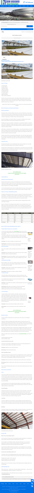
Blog (32, 31)
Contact (24, 483)
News (13, 483)
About (6, 483)
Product (10, 483)
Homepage (29, 31)
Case (17, 483)
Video (28, 483)
